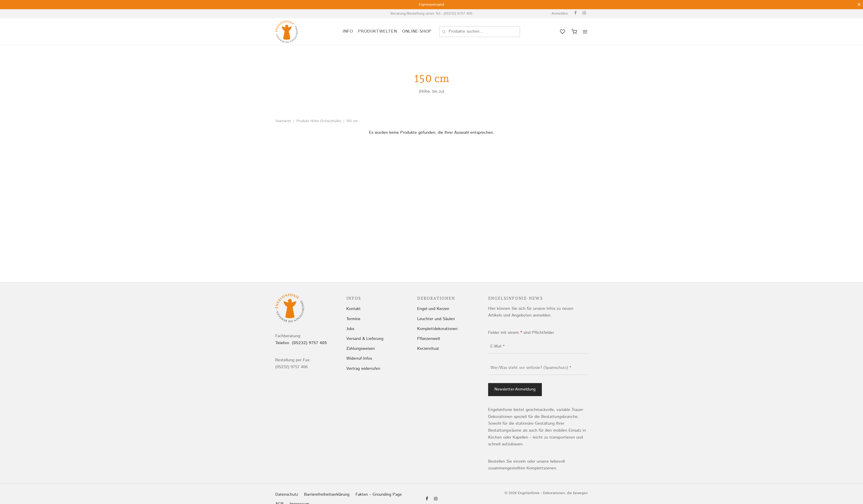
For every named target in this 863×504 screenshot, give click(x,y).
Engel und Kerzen (433, 309)
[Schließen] (859, 4)
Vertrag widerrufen (363, 369)
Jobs (350, 329)
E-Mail (497, 346)
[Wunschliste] (563, 31)
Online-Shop (417, 31)
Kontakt (353, 309)
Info (348, 31)
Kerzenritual (428, 349)
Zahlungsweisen (360, 349)
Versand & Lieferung (364, 339)
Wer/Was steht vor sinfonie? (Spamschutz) (530, 368)
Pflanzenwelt (428, 339)
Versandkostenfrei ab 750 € (455, 4)
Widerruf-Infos (359, 358)
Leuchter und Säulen (436, 319)
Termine (353, 319)
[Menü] (585, 32)
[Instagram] (584, 13)
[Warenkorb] (574, 31)
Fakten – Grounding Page (379, 494)
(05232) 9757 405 (458, 13)
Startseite (283, 121)
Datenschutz (286, 494)
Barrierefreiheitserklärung (326, 494)
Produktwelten (377, 31)
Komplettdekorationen (437, 329)
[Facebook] (575, 13)
